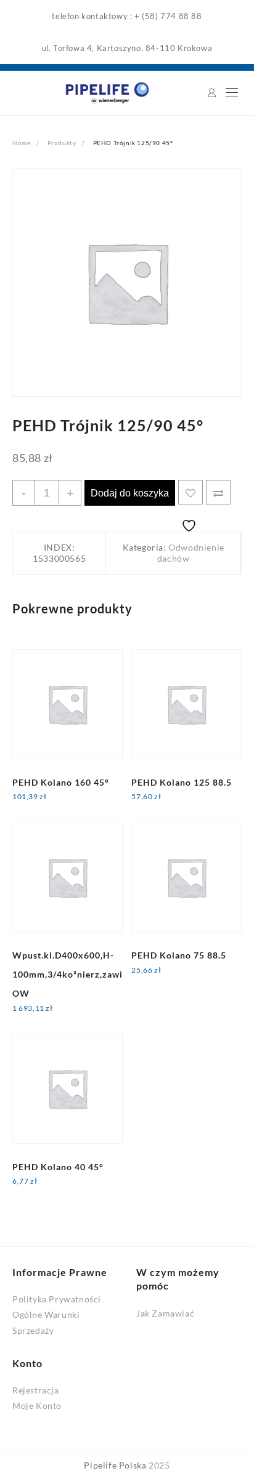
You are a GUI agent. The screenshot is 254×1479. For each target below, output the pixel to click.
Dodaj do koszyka (130, 493)
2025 (159, 1465)
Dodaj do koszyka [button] (59, 805)
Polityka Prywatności (56, 1299)
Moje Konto (37, 1405)
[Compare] (218, 492)
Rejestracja (35, 1390)
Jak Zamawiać (165, 1313)
